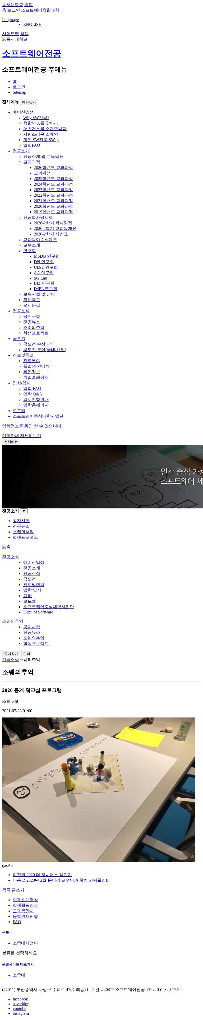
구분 (5, 932)
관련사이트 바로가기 (18, 964)
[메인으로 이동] (6, 547)
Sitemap (19, 92)
